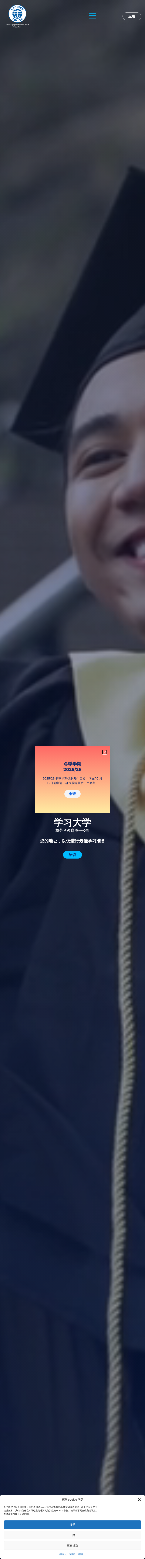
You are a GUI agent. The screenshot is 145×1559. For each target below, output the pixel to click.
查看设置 (72, 1545)
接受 (72, 1524)
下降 (72, 1535)
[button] (139, 1500)
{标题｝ (63, 1554)
